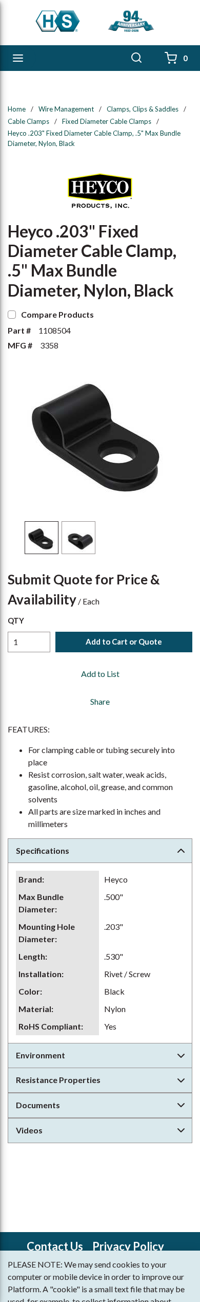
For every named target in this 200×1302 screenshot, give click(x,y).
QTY (16, 620)
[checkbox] (12, 314)
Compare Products (57, 314)
